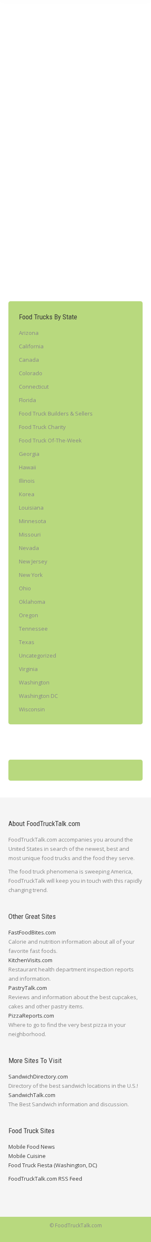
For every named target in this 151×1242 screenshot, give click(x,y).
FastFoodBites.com (32, 932)
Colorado (30, 373)
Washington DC (38, 696)
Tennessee (33, 628)
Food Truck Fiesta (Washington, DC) (52, 1165)
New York (92, 149)
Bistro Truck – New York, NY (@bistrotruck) (65, 129)
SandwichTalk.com (31, 1095)
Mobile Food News (31, 1146)
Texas (26, 642)
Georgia (29, 454)
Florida (27, 400)
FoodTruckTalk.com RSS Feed (45, 1178)
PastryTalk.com (27, 988)
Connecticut (34, 386)
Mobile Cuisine (27, 1156)
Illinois (27, 480)
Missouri (30, 534)
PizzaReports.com (31, 1015)
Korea (26, 494)
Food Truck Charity (42, 427)
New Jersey (33, 561)
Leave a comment (75, 158)
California (31, 346)
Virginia (28, 669)
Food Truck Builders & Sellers (56, 413)
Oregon (28, 615)
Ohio (25, 588)
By (30, 158)
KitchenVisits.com (30, 960)
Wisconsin (32, 709)
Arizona (29, 333)
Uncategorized (37, 655)
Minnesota (32, 521)
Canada (29, 359)
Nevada (29, 548)
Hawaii (27, 467)
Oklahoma (32, 601)
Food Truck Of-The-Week (48, 149)
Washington (34, 682)
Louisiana (31, 507)
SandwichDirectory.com (38, 1076)
